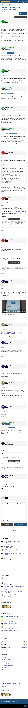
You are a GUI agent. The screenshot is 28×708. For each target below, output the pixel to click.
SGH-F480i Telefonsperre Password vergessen (14, 616)
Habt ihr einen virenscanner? (10, 549)
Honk (5, 580)
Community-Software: (14, 706)
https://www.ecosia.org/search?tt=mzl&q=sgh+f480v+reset (11, 333)
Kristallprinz (24, 647)
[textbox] (14, 512)
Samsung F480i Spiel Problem (10, 623)
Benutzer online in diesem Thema (11, 566)
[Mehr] (25, 26)
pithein (5, 551)
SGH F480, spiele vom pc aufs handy (12, 627)
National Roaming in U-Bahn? (10, 594)
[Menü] (26, 1)
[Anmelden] (22, 1)
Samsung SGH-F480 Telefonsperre (11, 630)
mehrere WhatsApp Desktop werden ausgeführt (14, 591)
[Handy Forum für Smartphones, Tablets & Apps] (5, 1)
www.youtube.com (20, 211)
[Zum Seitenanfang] (25, 706)
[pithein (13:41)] (5, 606)
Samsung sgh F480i (8, 620)
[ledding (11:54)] (8, 606)
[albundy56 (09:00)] (10, 606)
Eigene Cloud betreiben (9, 558)
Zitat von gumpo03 (8, 165)
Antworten (20, 524)
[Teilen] (26, 17)
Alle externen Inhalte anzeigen (14, 218)
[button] (3, 520)
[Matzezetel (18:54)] (3, 606)
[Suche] (19, 1)
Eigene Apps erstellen (9, 546)
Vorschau (7, 524)
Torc (4, 544)
